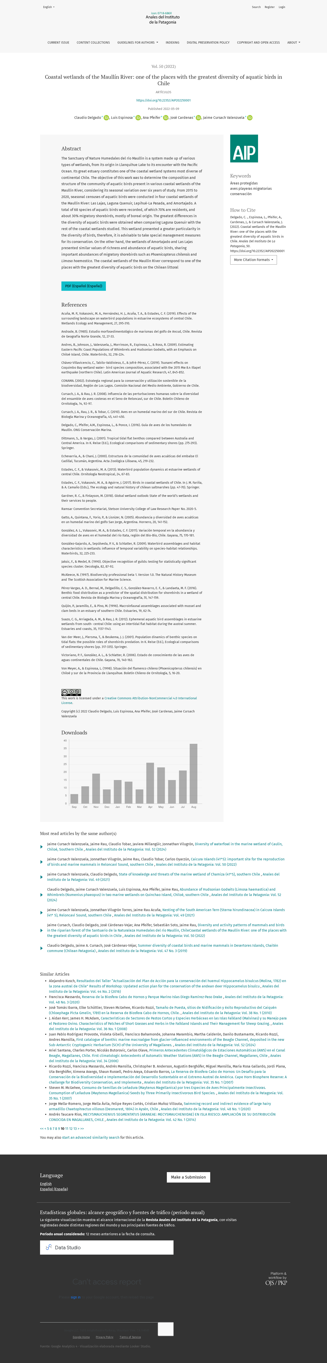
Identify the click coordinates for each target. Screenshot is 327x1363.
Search (256, 7)
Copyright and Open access (258, 42)
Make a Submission (188, 1177)
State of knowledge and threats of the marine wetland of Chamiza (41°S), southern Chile (190, 874)
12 (71, 1128)
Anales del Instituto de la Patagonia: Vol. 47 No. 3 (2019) (142, 951)
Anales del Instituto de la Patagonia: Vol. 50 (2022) (196, 864)
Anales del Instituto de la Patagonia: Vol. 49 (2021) (154, 915)
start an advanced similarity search (90, 1137)
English (50, 7)
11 (66, 1128)
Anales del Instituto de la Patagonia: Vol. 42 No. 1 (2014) (151, 1120)
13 (75, 1128)
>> (82, 1128)
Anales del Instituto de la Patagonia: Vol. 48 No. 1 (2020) (205, 1109)
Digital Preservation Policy (208, 42)
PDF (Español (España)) (83, 286)
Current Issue (58, 42)
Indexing (172, 42)
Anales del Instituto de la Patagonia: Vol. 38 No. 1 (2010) (227, 1013)
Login (282, 7)
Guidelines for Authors (136, 42)
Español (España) (54, 1189)
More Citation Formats (252, 260)
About (292, 42)
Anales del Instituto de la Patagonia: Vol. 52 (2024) (126, 849)
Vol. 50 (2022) (163, 66)
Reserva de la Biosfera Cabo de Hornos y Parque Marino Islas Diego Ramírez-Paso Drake (152, 997)
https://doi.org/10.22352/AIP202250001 (163, 100)
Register (270, 7)
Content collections (93, 42)
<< (42, 1128)
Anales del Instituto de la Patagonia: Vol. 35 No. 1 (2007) (188, 1082)
